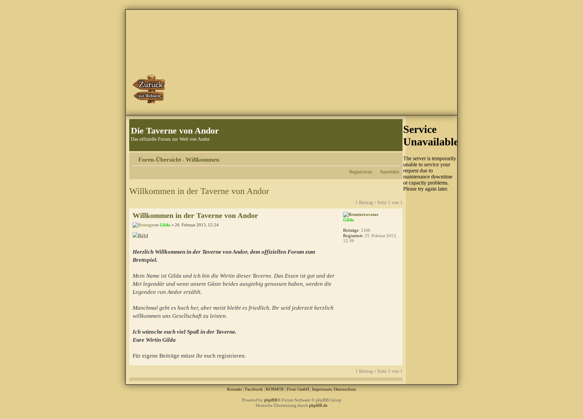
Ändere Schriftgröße (394, 157)
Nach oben (397, 362)
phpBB (270, 399)
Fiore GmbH (298, 389)
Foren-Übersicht (159, 159)
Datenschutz (345, 389)
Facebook (254, 389)
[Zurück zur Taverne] (149, 88)
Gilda (165, 224)
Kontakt (234, 389)
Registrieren (360, 171)
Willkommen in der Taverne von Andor (199, 191)
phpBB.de (318, 405)
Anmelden (389, 171)
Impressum (322, 389)
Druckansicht (384, 157)
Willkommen (202, 159)
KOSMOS (275, 389)
